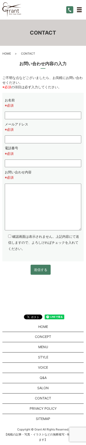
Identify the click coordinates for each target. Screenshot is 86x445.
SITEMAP (43, 419)
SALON (43, 388)
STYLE (43, 357)
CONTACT (43, 398)
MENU (43, 347)
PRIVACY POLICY (43, 408)
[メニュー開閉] (79, 9)
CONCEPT (43, 337)
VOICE (43, 367)
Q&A (43, 378)
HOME (6, 53)
